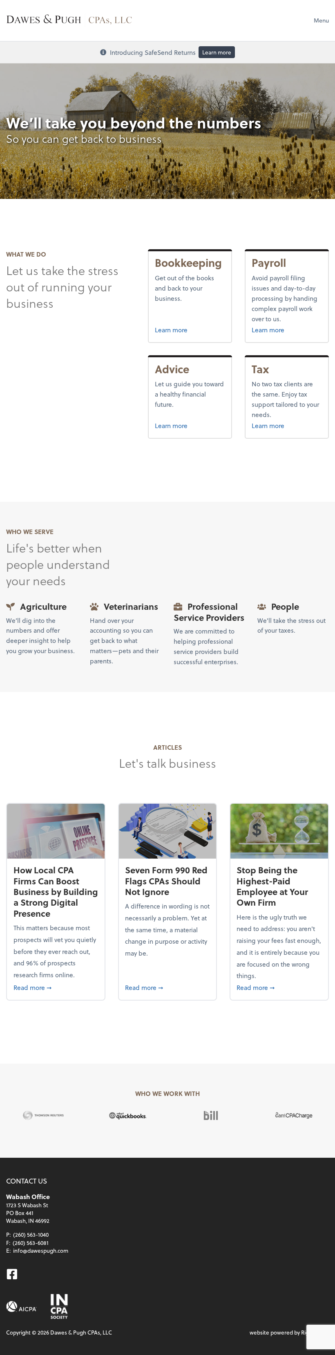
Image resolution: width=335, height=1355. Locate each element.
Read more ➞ (55, 987)
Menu (321, 20)
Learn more (216, 52)
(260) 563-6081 (31, 1243)
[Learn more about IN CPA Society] (58, 1306)
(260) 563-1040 (31, 1234)
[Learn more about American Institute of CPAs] (21, 1306)
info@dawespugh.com (40, 1250)
